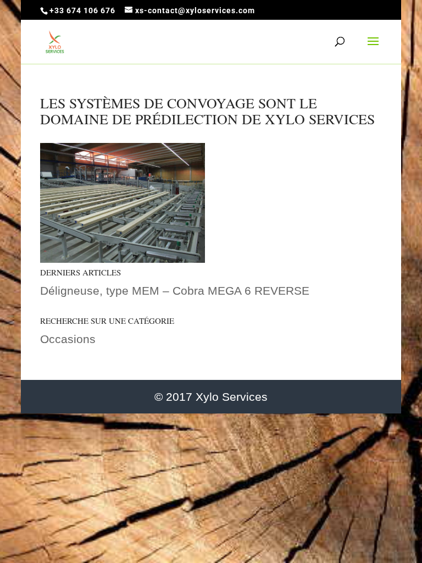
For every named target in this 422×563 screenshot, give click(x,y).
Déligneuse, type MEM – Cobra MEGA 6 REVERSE (174, 290)
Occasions (68, 339)
